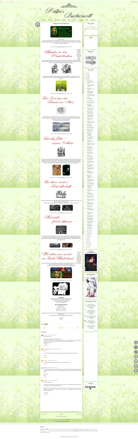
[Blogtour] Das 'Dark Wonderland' (90, 150)
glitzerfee (45, 367)
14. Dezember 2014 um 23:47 (53, 380)
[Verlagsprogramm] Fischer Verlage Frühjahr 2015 (90, 219)
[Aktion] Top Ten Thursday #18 (89, 206)
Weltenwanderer (91, 320)
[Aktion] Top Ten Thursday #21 (89, 98)
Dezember (89, 80)
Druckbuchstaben (91, 310)
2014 (87, 78)
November (89, 230)
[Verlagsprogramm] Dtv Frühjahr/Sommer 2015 (90, 168)
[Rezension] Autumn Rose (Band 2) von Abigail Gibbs (90, 165)
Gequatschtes (72, 429)
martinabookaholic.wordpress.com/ (91, 316)
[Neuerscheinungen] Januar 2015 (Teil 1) (90, 127)
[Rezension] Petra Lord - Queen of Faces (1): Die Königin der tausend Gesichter (91, 306)
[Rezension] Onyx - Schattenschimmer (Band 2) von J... (90, 203)
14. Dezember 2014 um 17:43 (52, 367)
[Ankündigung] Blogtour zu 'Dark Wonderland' (90, 225)
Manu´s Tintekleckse (62, 309)
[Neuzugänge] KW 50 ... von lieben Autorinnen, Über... (90, 137)
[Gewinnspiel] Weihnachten (89, 228)
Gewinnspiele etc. (81, 429)
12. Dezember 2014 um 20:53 (52, 360)
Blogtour (45, 324)
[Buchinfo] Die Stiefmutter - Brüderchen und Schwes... (90, 176)
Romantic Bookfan (62, 308)
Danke (86, 20)
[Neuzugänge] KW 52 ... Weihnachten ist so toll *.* (90, 85)
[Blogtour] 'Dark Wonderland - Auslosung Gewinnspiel (89, 134)
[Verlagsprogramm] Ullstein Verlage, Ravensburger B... (90, 115)
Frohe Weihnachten (90, 100)
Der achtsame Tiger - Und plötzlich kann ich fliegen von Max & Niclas (91, 312)
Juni (87, 237)
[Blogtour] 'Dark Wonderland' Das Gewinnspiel (90, 147)
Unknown (45, 380)
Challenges (81, 20)
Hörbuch (89, 429)
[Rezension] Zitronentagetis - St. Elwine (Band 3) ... (90, 193)
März (88, 242)
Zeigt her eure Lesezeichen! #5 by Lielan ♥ (90, 190)
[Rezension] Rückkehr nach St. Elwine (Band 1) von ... (90, 222)
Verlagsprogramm (43, 432)
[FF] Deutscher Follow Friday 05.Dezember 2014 (90, 200)
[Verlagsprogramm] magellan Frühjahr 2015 (90, 82)
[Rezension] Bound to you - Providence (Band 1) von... (90, 159)
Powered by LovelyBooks (91, 26)
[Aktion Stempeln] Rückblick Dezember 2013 (90, 162)
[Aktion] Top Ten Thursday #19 (89, 156)
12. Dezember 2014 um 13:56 (56, 349)
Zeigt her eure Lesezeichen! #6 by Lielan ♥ (90, 141)
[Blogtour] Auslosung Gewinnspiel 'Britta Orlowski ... (90, 180)
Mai (87, 239)
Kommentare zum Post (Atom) (63, 421)
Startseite (44, 20)
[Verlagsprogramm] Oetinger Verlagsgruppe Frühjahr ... (90, 186)
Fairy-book (62, 305)
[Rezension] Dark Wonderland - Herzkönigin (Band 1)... (90, 172)
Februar (88, 243)
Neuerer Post (43, 414)
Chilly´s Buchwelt (91, 304)
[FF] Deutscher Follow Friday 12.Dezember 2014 (90, 144)
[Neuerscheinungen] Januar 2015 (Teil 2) (90, 102)
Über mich (50, 20)
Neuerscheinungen (64, 430)
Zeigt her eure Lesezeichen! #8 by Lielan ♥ (90, 89)
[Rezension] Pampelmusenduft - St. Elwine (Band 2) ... (90, 209)
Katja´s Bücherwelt (62, 310)
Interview (93, 429)
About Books (62, 307)
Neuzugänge (75, 431)
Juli (87, 236)
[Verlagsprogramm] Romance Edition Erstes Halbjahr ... (90, 92)
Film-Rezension (64, 429)
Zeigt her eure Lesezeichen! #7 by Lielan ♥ (90, 119)
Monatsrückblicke (54, 430)
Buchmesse (50, 429)
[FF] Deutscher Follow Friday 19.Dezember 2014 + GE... (90, 122)
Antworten (45, 345)
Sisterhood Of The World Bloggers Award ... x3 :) (90, 130)
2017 (87, 74)
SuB (69, 20)
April (88, 240)
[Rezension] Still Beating (91, 317)
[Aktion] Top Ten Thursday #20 (89, 125)
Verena (45, 360)
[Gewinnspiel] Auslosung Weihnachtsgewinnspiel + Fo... (90, 105)
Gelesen (64, 20)
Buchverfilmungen (57, 429)
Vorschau (74, 20)
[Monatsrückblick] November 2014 (90, 216)
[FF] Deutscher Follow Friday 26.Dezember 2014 (90, 95)
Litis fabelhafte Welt (47, 349)
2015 (87, 77)
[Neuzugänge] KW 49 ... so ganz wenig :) (90, 183)
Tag (95, 430)
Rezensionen (57, 20)
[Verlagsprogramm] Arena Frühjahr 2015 (90, 153)
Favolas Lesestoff (91, 325)
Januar (88, 245)
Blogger (77, 436)
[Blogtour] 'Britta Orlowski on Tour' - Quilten (90, 213)
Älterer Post (78, 414)
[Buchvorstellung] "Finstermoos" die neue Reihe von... (90, 112)
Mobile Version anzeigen (61, 416)
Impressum (93, 20)
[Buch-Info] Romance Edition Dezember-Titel (90, 196)
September (89, 233)
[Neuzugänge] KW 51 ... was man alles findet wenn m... (90, 109)
